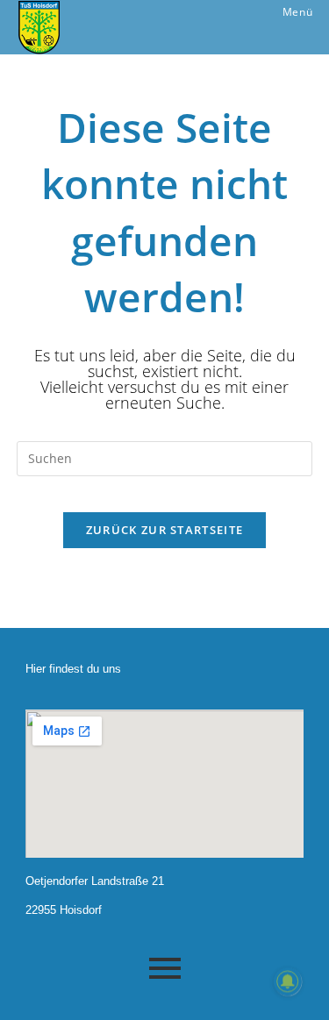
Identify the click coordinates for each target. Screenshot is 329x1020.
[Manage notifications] (288, 981)
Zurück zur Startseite (164, 530)
